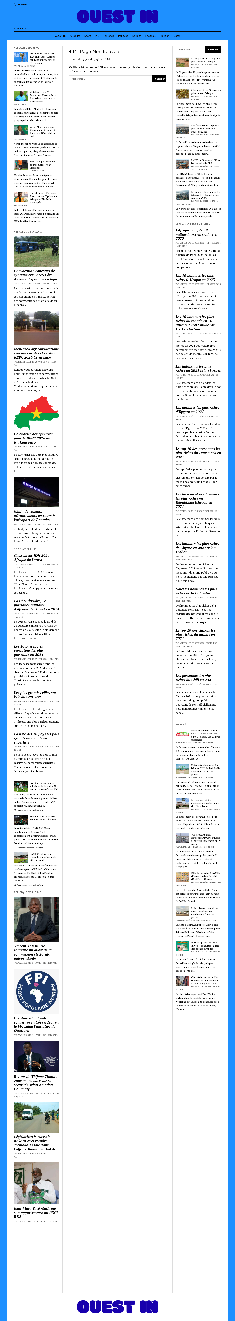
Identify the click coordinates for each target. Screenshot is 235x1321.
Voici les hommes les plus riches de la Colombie (196, 591)
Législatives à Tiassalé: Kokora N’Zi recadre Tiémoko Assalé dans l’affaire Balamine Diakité (35, 1143)
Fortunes (108, 35)
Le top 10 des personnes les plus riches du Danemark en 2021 (198, 453)
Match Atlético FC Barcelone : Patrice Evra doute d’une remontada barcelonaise (43, 97)
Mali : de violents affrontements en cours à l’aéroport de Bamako (34, 515)
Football (150, 35)
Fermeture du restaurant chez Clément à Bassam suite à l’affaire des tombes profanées (205, 735)
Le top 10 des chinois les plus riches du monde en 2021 (195, 634)
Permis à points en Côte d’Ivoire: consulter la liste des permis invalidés (205, 945)
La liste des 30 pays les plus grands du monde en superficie (36, 738)
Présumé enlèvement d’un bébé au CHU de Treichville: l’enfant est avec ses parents (206, 770)
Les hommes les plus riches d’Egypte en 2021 (197, 409)
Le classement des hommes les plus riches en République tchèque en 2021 (197, 500)
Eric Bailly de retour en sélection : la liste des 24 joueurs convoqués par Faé (44, 786)
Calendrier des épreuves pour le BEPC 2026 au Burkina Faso (33, 438)
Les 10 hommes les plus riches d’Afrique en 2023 (195, 277)
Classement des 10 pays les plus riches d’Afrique (206, 92)
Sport (87, 35)
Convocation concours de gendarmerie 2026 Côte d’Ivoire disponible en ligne (36, 275)
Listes (176, 35)
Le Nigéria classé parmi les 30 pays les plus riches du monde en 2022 (205, 195)
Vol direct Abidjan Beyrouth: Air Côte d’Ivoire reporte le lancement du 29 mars (205, 839)
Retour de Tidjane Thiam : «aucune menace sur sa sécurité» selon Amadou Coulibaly (35, 1082)
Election (164, 35)
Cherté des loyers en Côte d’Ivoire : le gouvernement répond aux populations (205, 980)
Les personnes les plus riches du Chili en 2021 (194, 678)
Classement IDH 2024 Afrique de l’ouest (32, 557)
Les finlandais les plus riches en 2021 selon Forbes (198, 368)
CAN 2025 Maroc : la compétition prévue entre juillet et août (43, 857)
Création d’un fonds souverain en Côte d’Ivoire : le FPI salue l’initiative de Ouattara (36, 1024)
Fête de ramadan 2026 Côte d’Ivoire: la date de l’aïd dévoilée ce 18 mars (205, 876)
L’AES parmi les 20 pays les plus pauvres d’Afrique (205, 60)
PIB (97, 35)
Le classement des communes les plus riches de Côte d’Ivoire (205, 803)
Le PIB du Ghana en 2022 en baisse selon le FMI (205, 162)
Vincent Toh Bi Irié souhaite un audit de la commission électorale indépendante (33, 952)
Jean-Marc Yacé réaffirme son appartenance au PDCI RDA (36, 1212)
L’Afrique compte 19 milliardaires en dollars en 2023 (197, 234)
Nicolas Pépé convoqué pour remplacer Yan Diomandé (42, 164)
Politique (123, 35)
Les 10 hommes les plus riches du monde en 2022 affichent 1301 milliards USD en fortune (196, 323)
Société (136, 35)
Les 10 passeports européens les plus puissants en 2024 (29, 650)
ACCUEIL (60, 35)
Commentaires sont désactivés (29, 810)
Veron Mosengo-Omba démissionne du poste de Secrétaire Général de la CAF (43, 131)
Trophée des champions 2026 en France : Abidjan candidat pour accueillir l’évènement (43, 58)
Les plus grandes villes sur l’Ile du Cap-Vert (35, 695)
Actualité (75, 35)
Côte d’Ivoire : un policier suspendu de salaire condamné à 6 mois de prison (204, 912)
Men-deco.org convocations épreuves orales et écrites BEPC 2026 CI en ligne (36, 353)
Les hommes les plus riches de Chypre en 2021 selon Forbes (197, 548)
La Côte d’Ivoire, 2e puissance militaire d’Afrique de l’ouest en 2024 (36, 605)
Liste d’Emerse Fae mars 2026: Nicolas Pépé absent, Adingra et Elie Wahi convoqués (44, 198)
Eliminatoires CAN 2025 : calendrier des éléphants (43, 818)
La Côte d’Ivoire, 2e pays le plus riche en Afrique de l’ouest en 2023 (205, 128)
